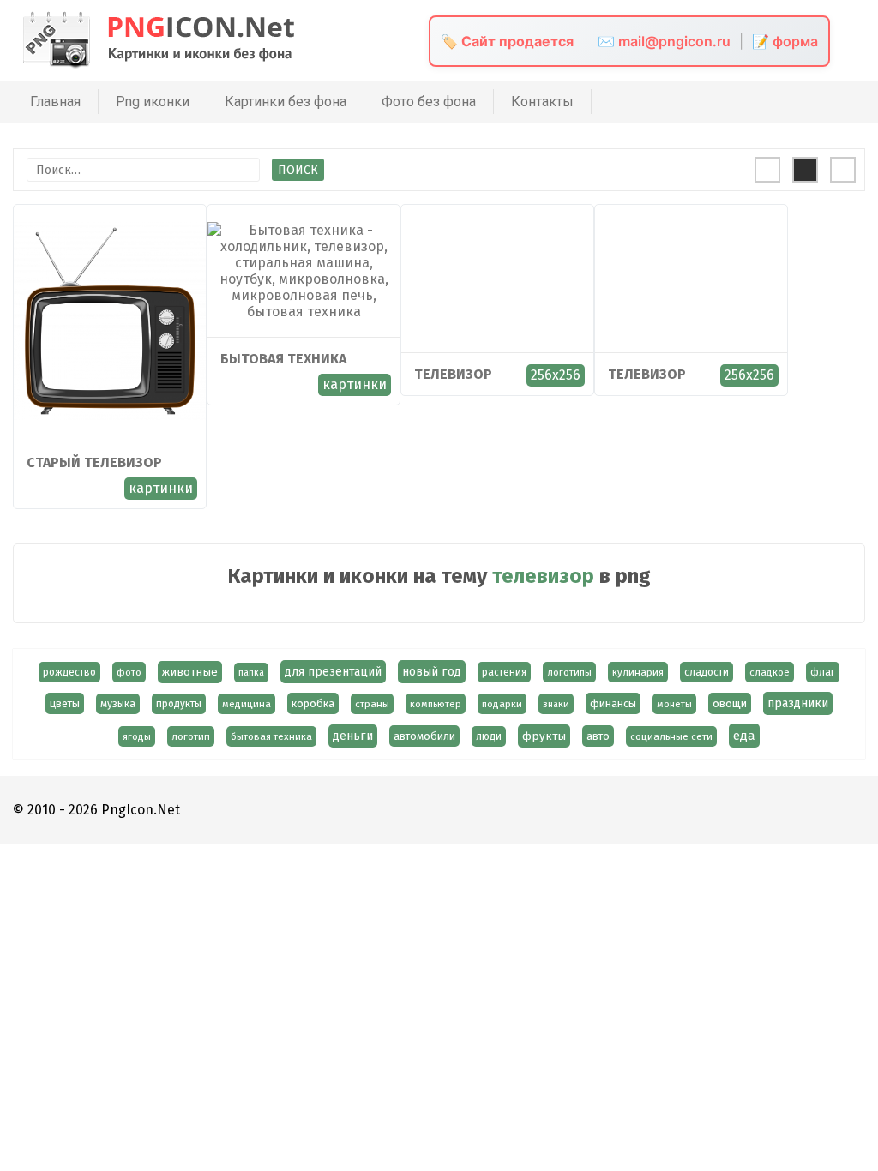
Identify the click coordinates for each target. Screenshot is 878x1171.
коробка (313, 703)
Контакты (542, 101)
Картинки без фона (285, 101)
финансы (613, 703)
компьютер (435, 704)
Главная (55, 101)
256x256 (555, 375)
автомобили (424, 736)
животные (190, 672)
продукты (178, 704)
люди (489, 736)
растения (504, 672)
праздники (797, 703)
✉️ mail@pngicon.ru (664, 41)
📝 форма (785, 41)
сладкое (769, 672)
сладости (706, 672)
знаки (556, 704)
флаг (822, 672)
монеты (674, 704)
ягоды (137, 736)
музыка (117, 704)
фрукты (544, 736)
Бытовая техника (283, 359)
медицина (246, 704)
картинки (161, 488)
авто (598, 736)
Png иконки (152, 101)
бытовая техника (271, 736)
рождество (69, 672)
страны (372, 704)
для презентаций (333, 671)
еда (744, 735)
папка (251, 672)
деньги (353, 736)
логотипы (569, 672)
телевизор (453, 374)
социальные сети (671, 736)
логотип (190, 736)
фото (129, 672)
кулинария (638, 672)
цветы (65, 703)
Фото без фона (429, 101)
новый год (431, 671)
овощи (730, 703)
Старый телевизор (94, 462)
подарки (502, 704)
